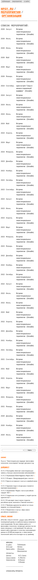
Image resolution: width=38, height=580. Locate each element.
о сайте (26, 1)
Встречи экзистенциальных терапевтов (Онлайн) (25, 31)
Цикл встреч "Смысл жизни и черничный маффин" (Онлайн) (24, 88)
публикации (6, 1)
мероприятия (17, 1)
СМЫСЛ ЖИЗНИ (6, 516)
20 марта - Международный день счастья (17, 478)
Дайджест (5, 467)
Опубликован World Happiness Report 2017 (17, 475)
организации (11, 16)
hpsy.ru (7, 9)
